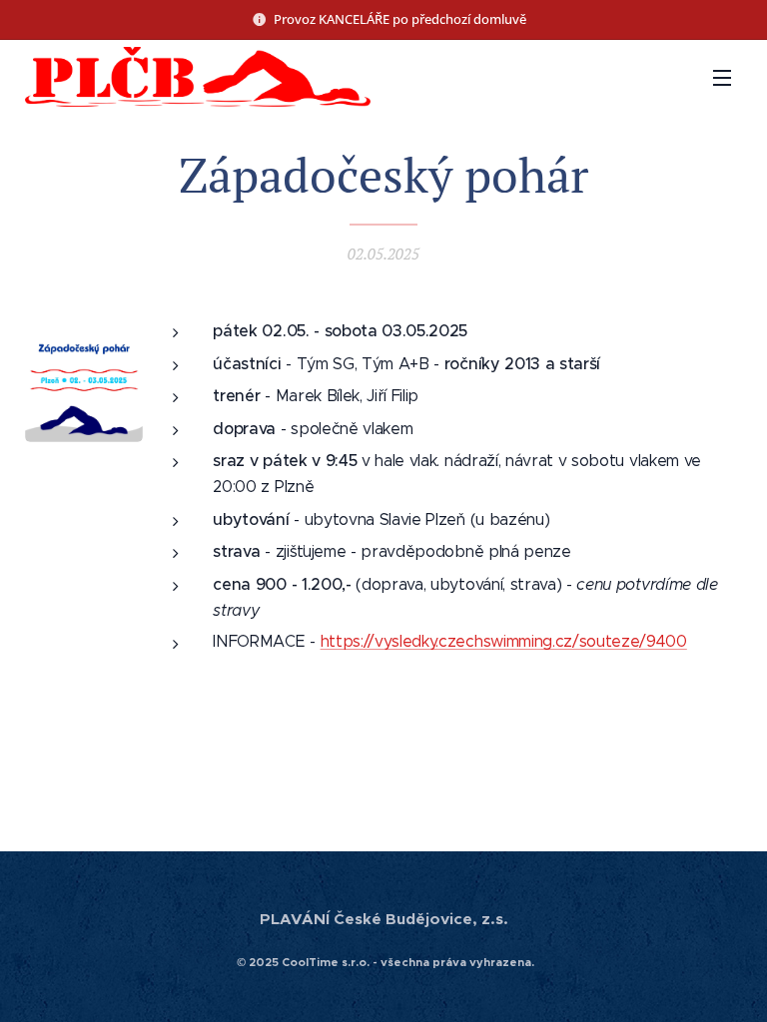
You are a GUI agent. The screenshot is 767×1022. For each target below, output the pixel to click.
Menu (722, 77)
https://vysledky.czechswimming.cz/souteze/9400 (504, 641)
